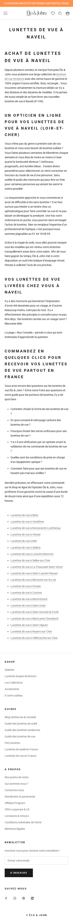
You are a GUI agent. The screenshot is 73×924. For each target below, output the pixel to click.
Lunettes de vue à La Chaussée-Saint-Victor (37, 566)
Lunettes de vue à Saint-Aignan (29, 625)
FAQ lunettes (12, 742)
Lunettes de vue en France (20, 755)
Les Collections (14, 682)
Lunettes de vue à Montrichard (29, 599)
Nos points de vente (16, 777)
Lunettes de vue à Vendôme (27, 521)
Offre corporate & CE (17, 809)
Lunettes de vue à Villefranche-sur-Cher (34, 637)
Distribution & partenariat (20, 796)
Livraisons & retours (17, 815)
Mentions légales (15, 828)
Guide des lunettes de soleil (21, 723)
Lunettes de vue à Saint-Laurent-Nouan (34, 573)
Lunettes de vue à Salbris (25, 547)
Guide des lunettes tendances (22, 730)
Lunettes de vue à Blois (24, 515)
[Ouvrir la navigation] (5, 13)
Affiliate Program (15, 803)
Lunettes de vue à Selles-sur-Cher (30, 560)
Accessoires (12, 689)
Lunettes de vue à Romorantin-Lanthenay (36, 528)
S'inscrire (18, 873)
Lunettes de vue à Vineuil (25, 534)
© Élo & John (36, 915)
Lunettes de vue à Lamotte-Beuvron (32, 554)
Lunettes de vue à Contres (26, 592)
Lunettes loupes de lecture (20, 676)
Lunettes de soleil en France (21, 749)
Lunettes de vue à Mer (24, 540)
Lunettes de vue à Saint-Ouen (28, 605)
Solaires (9, 669)
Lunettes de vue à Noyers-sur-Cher (31, 631)
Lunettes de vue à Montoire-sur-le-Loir (33, 579)
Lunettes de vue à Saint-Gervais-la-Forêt (35, 612)
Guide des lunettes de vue (20, 736)
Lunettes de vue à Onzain (26, 586)
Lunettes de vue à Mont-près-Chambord (34, 618)
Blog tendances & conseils (20, 717)
